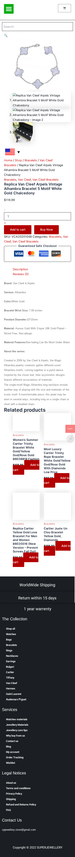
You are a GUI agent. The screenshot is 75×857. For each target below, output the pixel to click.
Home (8, 160)
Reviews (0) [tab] (21, 274)
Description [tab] (20, 269)
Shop (18, 160)
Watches (11, 634)
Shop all (10, 628)
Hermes (10, 688)
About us (11, 782)
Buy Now (46, 229)
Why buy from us (15, 735)
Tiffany (10, 677)
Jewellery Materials (17, 724)
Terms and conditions (18, 788)
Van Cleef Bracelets (45, 179)
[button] (9, 9)
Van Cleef (24, 179)
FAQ (8, 809)
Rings (9, 650)
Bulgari (10, 666)
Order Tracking (14, 757)
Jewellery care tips (17, 730)
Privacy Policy (14, 793)
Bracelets (31, 160)
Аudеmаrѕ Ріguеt (16, 699)
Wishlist (10, 762)
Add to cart (17, 229)
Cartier (10, 672)
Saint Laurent (13, 693)
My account (12, 751)
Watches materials (16, 719)
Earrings (11, 661)
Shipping (11, 799)
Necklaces (12, 655)
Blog (8, 746)
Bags (9, 639)
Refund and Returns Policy (21, 804)
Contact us (12, 741)
